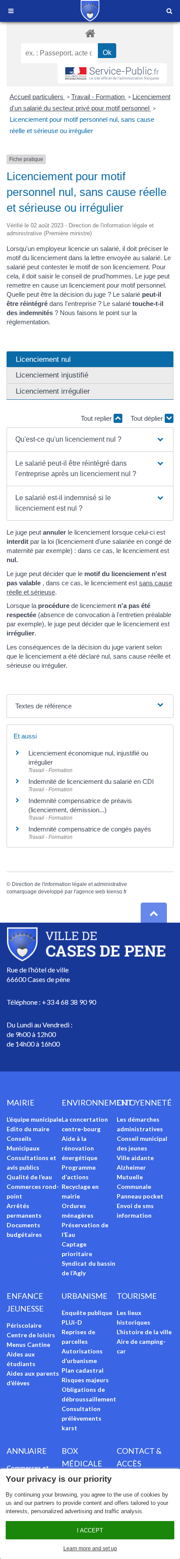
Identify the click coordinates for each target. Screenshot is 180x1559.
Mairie (21, 1102)
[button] (90, 439)
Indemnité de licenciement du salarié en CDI (91, 781)
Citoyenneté (144, 1102)
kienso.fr (117, 892)
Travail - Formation (98, 96)
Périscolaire (24, 1325)
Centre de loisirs (31, 1335)
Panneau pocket (140, 1196)
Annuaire (27, 1451)
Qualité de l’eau (29, 1177)
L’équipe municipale (34, 1119)
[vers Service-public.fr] (112, 73)
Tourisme (137, 1296)
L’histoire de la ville (144, 1332)
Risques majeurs (85, 1380)
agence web (90, 892)
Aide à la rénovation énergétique (79, 1148)
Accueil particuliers (37, 96)
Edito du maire (28, 1129)
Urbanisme (84, 1296)
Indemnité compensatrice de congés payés (89, 829)
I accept (90, 1530)
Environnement (97, 1102)
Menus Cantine (28, 1344)
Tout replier (97, 418)
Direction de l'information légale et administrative (69, 884)
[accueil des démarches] (90, 33)
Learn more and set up (90, 1548)
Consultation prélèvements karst (81, 1418)
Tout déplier (148, 418)
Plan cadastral (83, 1370)
